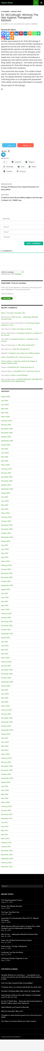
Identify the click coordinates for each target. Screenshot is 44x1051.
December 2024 (7, 477)
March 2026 (5, 417)
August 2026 (5, 396)
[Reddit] (12, 33)
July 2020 (4, 690)
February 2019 (6, 758)
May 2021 (4, 650)
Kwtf (2, 313)
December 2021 (7, 621)
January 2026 (6, 425)
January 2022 (6, 617)
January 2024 (6, 521)
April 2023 (4, 557)
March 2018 (5, 802)
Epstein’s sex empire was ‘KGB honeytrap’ (25, 353)
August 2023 (5, 541)
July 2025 (4, 449)
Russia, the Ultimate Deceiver (11, 906)
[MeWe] (25, 33)
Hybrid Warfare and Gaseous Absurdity (15, 1007)
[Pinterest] (21, 33)
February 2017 (6, 842)
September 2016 (7, 858)
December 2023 (7, 525)
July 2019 (4, 738)
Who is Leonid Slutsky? (20, 375)
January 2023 (6, 569)
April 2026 (4, 413)
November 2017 (7, 818)
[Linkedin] (17, 33)
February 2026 (6, 421)
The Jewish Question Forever (11, 900)
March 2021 (5, 658)
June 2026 (5, 404)
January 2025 (6, 473)
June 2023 (5, 549)
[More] (12, 38)
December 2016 (7, 850)
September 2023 (7, 537)
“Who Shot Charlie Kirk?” (26, 345)
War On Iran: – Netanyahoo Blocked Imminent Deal (19, 934)
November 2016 (7, 854)
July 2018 (4, 786)
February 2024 (6, 517)
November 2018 (7, 770)
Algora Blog (7, 3)
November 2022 (7, 577)
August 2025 (5, 445)
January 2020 (6, 714)
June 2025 (5, 453)
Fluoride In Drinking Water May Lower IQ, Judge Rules (20, 991)
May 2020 (4, 698)
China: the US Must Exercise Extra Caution (16, 940)
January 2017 (6, 846)
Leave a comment (31, 24)
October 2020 (6, 678)
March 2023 (5, 561)
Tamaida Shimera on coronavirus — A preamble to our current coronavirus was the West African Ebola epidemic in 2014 (21, 977)
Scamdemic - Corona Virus (11, 11)
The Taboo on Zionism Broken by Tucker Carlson (18, 1021)
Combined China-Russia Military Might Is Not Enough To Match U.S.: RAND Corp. (21, 197)
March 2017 (5, 838)
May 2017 (4, 830)
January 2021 (6, 666)
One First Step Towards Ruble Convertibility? (17, 983)
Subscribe (7, 298)
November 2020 (7, 674)
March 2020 (5, 706)
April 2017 (4, 834)
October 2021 (6, 629)
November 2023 (7, 529)
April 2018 (4, 798)
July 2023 (4, 545)
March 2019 (5, 754)
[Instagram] (3, 38)
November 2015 (7, 867)
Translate (18, 274)
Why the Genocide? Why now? (12, 1011)
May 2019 (4, 746)
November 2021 (7, 625)
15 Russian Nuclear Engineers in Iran (14, 958)
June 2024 (5, 501)
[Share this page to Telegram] (3, 154)
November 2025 (7, 433)
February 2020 (6, 710)
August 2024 (5, 493)
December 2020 (7, 670)
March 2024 (5, 513)
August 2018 (5, 782)
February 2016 (6, 863)
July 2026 (4, 400)
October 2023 (6, 533)
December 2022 (7, 573)
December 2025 (7, 429)
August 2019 (5, 734)
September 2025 (7, 441)
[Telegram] (8, 38)
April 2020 (4, 702)
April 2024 (4, 509)
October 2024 (6, 485)
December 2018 (7, 766)
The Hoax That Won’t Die (16, 313)
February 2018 (6, 806)
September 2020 (7, 682)
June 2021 (5, 646)
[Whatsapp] (34, 33)
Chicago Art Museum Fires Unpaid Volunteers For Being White (20, 186)
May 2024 (4, 505)
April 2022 (4, 605)
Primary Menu (41, 2)
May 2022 (4, 601)
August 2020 (5, 686)
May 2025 (4, 457)
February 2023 (6, 565)
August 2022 (5, 589)
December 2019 (7, 718)
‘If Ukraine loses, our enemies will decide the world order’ (21, 987)
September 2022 (7, 585)
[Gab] (39, 33)
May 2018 (4, 794)
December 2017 (7, 814)
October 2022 (6, 581)
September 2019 (7, 730)
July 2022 (4, 593)
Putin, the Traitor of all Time (22, 329)
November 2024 (7, 481)
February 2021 (6, 662)
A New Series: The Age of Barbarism (14, 946)
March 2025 (5, 465)
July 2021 (4, 642)
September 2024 (7, 489)
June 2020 (5, 694)
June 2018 (5, 790)
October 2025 (6, 437)
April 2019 (4, 750)
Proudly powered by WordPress (11, 1037)
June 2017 (5, 826)
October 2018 (6, 774)
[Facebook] (3, 33)
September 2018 (7, 778)
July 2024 (4, 497)
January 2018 (6, 810)
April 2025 (4, 461)
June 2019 (5, 742)
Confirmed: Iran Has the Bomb (12, 952)
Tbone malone (6, 361)
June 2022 (5, 597)
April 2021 (4, 654)
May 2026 (4, 408)
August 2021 (5, 638)
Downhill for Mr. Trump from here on (20, 357)
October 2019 (6, 726)
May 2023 (4, 553)
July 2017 (4, 822)
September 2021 (7, 633)
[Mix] (30, 33)
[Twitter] (8, 33)
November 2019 (7, 722)
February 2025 (6, 469)
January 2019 (6, 762)
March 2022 (5, 609)
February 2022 (6, 613)
